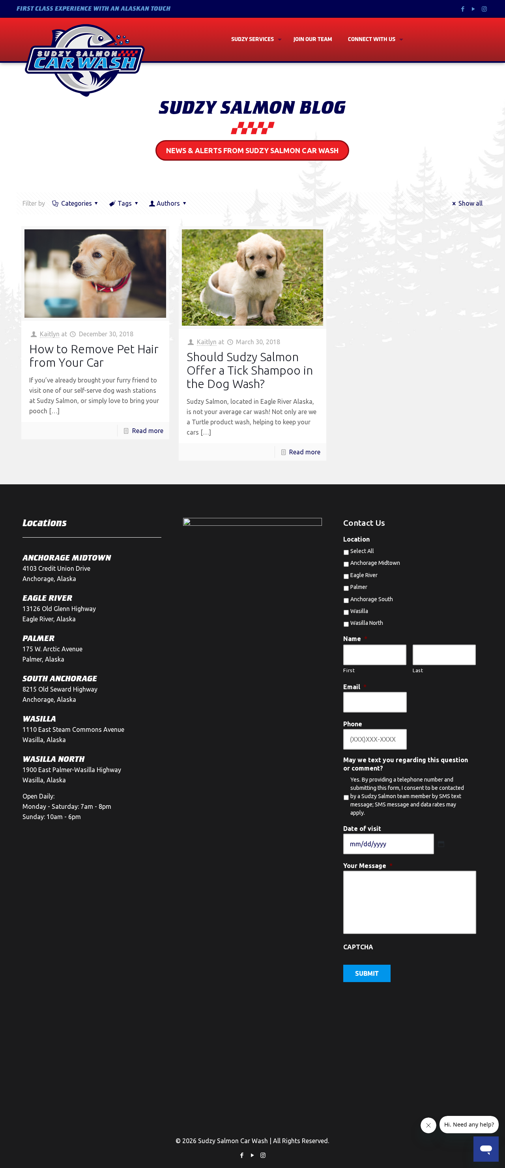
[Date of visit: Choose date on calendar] (441, 844)
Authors (168, 203)
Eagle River (364, 575)
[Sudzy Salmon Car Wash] (84, 60)
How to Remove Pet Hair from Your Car (94, 355)
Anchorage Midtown (375, 563)
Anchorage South (371, 599)
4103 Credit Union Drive (56, 568)
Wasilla (359, 611)
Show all (470, 203)
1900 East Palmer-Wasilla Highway (71, 769)
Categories (76, 203)
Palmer (358, 587)
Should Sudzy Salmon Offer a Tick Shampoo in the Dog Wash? (250, 370)
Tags (125, 203)
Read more (147, 430)
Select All (362, 551)
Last (418, 670)
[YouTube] (473, 9)
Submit (367, 974)
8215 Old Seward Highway (59, 689)
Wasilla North (366, 623)
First (349, 670)
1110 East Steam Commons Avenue (73, 729)
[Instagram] (484, 9)
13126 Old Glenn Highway (59, 608)
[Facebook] (463, 9)
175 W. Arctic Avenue (52, 648)
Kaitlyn (50, 333)
